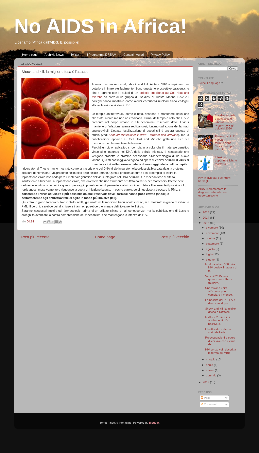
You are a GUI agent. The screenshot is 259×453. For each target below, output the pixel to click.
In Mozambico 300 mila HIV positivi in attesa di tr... (221, 267)
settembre (213, 243)
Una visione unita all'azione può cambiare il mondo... (219, 291)
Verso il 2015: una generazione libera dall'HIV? (218, 279)
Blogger (154, 422)
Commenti (210, 404)
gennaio (211, 375)
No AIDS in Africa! (100, 26)
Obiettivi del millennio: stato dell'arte (219, 331)
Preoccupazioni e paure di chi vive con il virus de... (220, 341)
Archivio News (54, 54)
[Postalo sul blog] (49, 222)
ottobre (211, 238)
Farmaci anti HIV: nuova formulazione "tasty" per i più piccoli (226, 143)
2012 (206, 382)
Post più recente (35, 237)
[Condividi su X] (53, 222)
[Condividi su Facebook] (56, 222)
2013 (206, 222)
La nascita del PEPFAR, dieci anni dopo (220, 301)
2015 (206, 212)
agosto (210, 249)
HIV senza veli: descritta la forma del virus (220, 351)
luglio (209, 254)
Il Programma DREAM (101, 54)
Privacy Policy (160, 54)
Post (206, 397)
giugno (210, 259)
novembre (213, 233)
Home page (29, 54)
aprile (210, 364)
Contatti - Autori (133, 54)
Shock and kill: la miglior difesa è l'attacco (220, 310)
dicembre (212, 227)
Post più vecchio (174, 237)
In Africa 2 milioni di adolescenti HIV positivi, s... (217, 320)
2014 (206, 217)
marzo (210, 370)
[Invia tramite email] (45, 222)
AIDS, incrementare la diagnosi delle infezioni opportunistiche (212, 192)
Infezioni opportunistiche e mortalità (226, 160)
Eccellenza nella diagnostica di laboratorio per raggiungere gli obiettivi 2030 (225, 122)
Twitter (75, 54)
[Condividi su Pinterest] (60, 222)
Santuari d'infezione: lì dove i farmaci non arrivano (143, 135)
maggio (211, 359)
